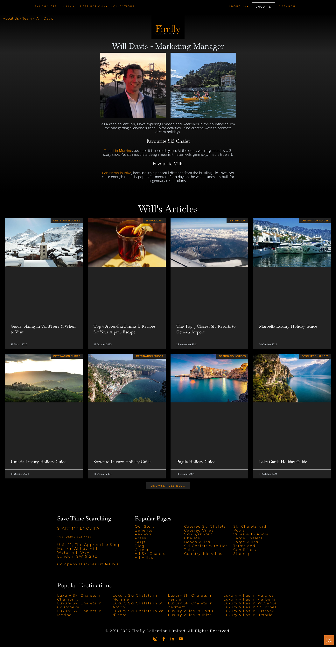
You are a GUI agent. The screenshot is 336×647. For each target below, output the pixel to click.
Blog (139, 546)
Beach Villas (197, 542)
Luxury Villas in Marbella (249, 599)
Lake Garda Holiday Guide (283, 461)
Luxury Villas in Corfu (190, 611)
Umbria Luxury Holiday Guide (38, 461)
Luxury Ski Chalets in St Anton (138, 605)
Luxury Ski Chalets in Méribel (79, 613)
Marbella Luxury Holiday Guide (288, 326)
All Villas (144, 557)
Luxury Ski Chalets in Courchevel (79, 605)
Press (140, 538)
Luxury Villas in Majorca (248, 595)
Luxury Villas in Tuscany (248, 611)
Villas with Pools (250, 534)
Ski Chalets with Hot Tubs (206, 548)
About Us (11, 18)
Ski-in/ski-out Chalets (198, 536)
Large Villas (245, 542)
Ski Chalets (46, 6)
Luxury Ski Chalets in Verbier (190, 597)
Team (27, 18)
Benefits (143, 530)
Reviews (143, 534)
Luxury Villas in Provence (250, 603)
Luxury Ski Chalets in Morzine (135, 597)
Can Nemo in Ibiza (116, 172)
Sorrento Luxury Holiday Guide (122, 461)
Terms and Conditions (244, 548)
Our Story (145, 526)
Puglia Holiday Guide (195, 461)
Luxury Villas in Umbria (248, 615)
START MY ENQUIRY (78, 528)
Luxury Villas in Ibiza (190, 615)
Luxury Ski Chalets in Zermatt (190, 605)
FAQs (140, 542)
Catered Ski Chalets (205, 526)
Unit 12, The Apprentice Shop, (89, 545)
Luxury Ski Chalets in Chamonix (79, 597)
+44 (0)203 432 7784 (74, 536)
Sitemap (242, 554)
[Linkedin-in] (172, 639)
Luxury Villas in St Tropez (250, 607)
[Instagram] (155, 639)
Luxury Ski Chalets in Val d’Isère (139, 613)
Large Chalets (248, 538)
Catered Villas (199, 530)
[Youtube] (181, 639)
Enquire (263, 6)
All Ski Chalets (151, 554)
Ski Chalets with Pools (250, 528)
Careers (143, 550)
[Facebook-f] (164, 639)
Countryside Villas (203, 554)
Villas (68, 6)
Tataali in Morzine (118, 150)
